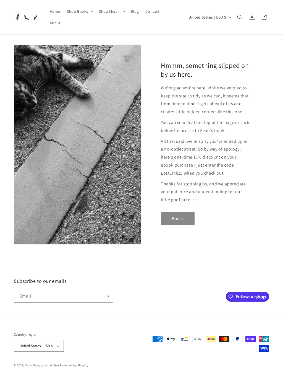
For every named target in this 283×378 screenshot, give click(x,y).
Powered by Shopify (74, 365)
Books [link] (178, 218)
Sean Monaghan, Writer (42, 365)
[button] (80, 11)
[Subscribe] (107, 296)
